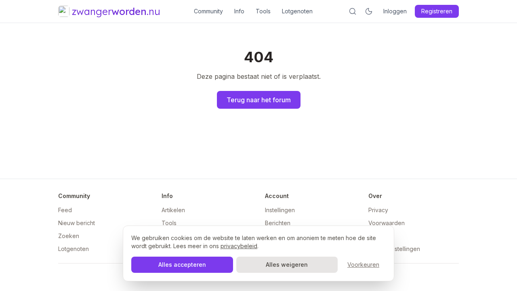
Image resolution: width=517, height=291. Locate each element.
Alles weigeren (287, 264)
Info (239, 11)
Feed (65, 210)
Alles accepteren (182, 264)
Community (208, 11)
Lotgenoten (297, 11)
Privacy (378, 210)
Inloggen (395, 11)
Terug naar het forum (259, 100)
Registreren (436, 11)
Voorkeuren (363, 264)
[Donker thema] (368, 11)
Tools (263, 11)
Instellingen (280, 210)
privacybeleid (239, 245)
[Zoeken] (352, 11)
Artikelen (173, 210)
